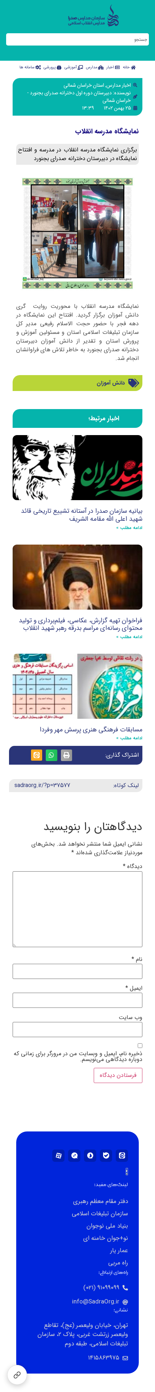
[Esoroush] (90, 1156)
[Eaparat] (58, 1156)
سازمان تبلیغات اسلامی (100, 1214)
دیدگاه (132, 866)
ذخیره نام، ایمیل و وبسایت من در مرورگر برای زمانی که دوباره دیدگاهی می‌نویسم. (78, 1056)
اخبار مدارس (118, 85)
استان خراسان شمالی (83, 85)
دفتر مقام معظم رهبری (100, 1201)
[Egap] (74, 1156)
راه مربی (118, 1263)
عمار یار (119, 1250)
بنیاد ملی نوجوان (107, 1226)
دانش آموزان (111, 383)
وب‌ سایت (130, 1018)
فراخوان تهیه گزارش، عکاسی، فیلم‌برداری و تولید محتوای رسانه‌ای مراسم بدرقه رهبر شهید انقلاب (80, 624)
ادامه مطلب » (129, 527)
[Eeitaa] (122, 1156)
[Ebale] (106, 1156)
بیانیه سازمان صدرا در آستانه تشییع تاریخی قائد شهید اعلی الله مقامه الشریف (81, 515)
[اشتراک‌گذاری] (17, 1375)
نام (137, 959)
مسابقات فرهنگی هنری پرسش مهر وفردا (91, 730)
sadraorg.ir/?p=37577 (42, 785)
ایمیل (133, 988)
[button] (66, 755)
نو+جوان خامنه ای (105, 1238)
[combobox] (77, 39)
